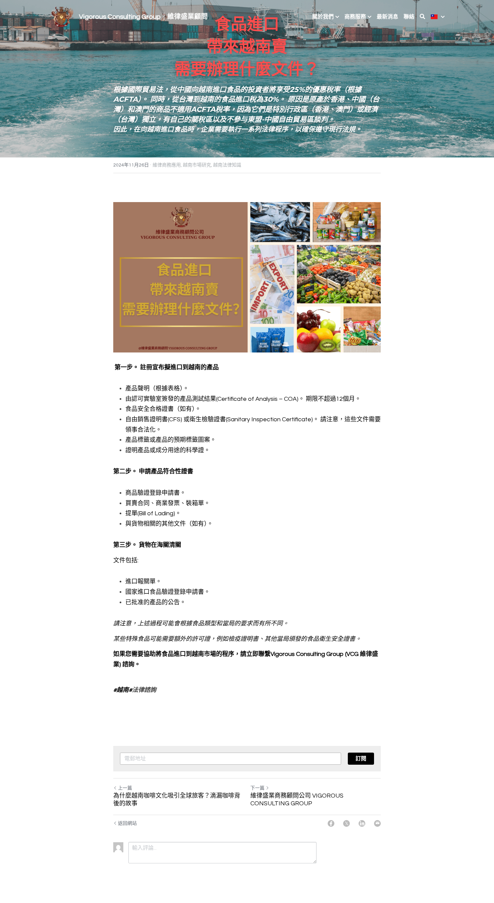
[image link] (62, 16)
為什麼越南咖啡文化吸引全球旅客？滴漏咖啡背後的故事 (176, 800)
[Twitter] (346, 823)
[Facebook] (331, 823)
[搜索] (422, 16)
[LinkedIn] (362, 823)
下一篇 (257, 788)
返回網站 (127, 823)
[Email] (377, 823)
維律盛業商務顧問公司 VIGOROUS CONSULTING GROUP (296, 800)
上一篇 (125, 788)
